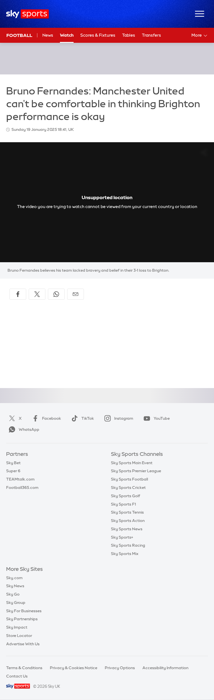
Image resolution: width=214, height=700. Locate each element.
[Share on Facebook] (17, 294)
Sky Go (13, 594)
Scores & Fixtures (97, 35)
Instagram (123, 418)
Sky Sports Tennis (127, 512)
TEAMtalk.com (20, 479)
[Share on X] (37, 294)
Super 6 (13, 471)
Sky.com (14, 578)
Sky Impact (16, 627)
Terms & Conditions (24, 668)
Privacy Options (120, 668)
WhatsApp (29, 429)
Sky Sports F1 (123, 504)
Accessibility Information (165, 668)
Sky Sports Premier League (136, 471)
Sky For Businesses (24, 611)
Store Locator (19, 636)
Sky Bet (13, 463)
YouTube (162, 418)
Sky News (15, 586)
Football (19, 35)
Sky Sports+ (122, 537)
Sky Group (15, 602)
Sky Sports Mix (124, 554)
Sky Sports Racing (128, 545)
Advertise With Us (23, 644)
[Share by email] (75, 294)
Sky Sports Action (128, 520)
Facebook (51, 418)
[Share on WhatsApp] (56, 294)
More (196, 35)
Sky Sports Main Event (131, 463)
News (47, 35)
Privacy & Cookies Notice (73, 668)
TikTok (87, 418)
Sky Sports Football (129, 479)
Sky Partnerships (22, 619)
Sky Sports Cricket (128, 487)
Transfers (151, 35)
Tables (128, 35)
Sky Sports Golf (125, 496)
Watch (67, 35)
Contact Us (17, 676)
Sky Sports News (126, 529)
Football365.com (22, 487)
